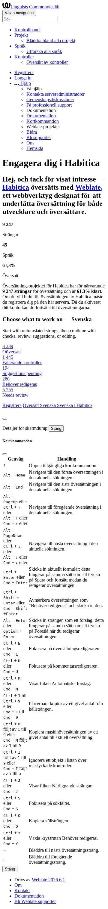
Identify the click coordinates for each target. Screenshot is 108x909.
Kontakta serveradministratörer (55, 94)
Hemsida (34, 148)
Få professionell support (49, 104)
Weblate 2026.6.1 (48, 879)
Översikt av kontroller (47, 62)
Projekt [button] (21, 35)
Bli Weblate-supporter (35, 901)
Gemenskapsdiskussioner (50, 99)
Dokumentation (41, 115)
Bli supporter (38, 137)
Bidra (31, 132)
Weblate (88, 187)
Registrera (24, 72)
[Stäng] (4, 419)
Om (30, 142)
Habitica (15, 187)
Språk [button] (20, 45)
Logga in (23, 77)
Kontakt (22, 890)
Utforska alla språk (44, 51)
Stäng (56, 428)
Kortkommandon (42, 121)
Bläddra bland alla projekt (50, 40)
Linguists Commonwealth (34, 6)
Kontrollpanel (27, 29)
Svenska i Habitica (74, 405)
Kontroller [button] (24, 56)
